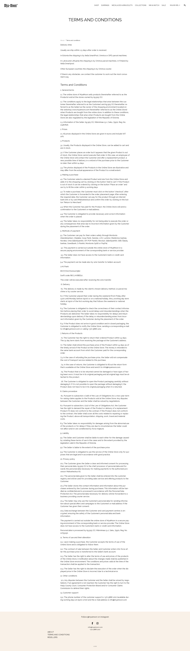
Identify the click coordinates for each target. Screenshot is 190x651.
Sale (164, 5)
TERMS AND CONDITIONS (59, 635)
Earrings (105, 5)
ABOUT (51, 632)
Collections (140, 5)
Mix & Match (154, 5)
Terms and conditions (73, 40)
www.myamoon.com (80, 110)
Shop (96, 5)
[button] (174, 5)
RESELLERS (52, 637)
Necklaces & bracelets (122, 5)
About (62, 40)
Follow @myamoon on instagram (95, 617)
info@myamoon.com (71, 329)
